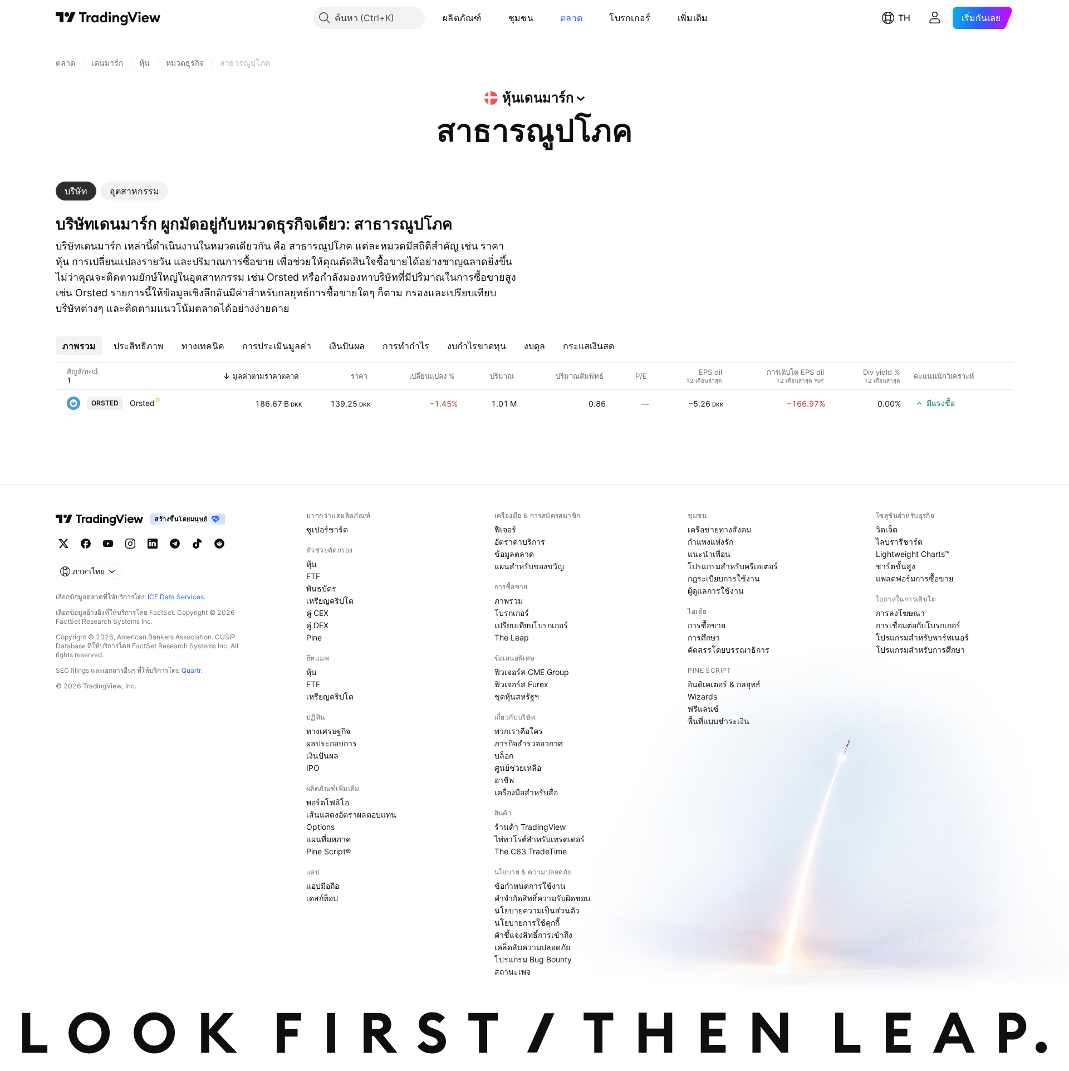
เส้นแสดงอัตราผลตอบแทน (351, 814)
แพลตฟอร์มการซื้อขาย (914, 578)
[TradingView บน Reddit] (219, 543)
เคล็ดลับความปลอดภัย (532, 947)
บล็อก (503, 755)
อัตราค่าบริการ (519, 541)
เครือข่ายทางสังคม (719, 529)
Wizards (702, 696)
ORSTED (105, 403)
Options (320, 827)
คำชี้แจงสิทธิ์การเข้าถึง (533, 935)
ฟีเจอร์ (505, 529)
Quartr (191, 670)
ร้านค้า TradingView (530, 827)
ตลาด (571, 17)
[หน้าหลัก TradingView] (108, 18)
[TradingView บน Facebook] (86, 543)
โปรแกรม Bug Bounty (533, 959)
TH (904, 17)
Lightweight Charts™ (913, 554)
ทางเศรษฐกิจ (328, 731)
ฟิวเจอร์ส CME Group (531, 672)
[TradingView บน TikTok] (197, 543)
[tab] (76, 191)
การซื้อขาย (706, 625)
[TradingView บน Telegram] (175, 543)
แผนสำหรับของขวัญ (529, 566)
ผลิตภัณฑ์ (462, 17)
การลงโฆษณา (900, 613)
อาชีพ (504, 780)
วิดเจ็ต (887, 529)
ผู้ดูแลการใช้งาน (716, 590)
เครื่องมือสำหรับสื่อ (526, 792)
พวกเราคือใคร (518, 731)
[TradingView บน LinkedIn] (152, 543)
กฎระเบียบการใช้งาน (724, 578)
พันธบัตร (321, 588)
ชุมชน (520, 17)
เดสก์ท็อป (322, 898)
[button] (490, 18)
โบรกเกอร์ (629, 17)
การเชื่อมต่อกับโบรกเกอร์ (918, 625)
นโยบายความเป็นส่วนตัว (537, 910)
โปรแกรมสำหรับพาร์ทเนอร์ (922, 637)
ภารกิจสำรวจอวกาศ (528, 743)
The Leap (511, 637)
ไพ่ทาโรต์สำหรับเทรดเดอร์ (539, 839)
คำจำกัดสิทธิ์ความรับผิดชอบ (542, 898)
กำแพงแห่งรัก (710, 541)
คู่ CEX (317, 613)
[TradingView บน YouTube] (108, 543)
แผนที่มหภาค (328, 839)
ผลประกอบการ (331, 743)
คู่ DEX (317, 625)
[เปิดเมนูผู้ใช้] (935, 18)
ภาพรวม (508, 600)
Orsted (142, 403)
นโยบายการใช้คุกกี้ (527, 922)
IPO (313, 767)
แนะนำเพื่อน (709, 554)
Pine (314, 637)
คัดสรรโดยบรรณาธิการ (728, 649)
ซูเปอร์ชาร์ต (327, 529)
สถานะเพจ (512, 971)
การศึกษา (704, 637)
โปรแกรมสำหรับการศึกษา (920, 649)
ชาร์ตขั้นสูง (895, 566)
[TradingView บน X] (63, 543)
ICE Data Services (176, 597)
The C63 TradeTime (530, 851)
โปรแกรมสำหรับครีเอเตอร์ (733, 566)
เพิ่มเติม (693, 17)
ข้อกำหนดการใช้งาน (530, 886)
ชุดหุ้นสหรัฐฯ (516, 696)
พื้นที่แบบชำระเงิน (718, 721)
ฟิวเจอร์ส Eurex (521, 684)
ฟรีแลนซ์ (703, 708)
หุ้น (311, 564)
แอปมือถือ (322, 886)
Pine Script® (328, 851)
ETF (313, 576)
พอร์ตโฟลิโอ (327, 802)
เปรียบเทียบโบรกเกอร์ (531, 625)
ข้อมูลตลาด (514, 554)
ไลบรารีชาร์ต (899, 541)
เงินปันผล (322, 755)
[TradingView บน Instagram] (130, 543)
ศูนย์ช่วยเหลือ (517, 767)
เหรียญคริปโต (330, 600)
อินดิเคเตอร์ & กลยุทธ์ (724, 684)
